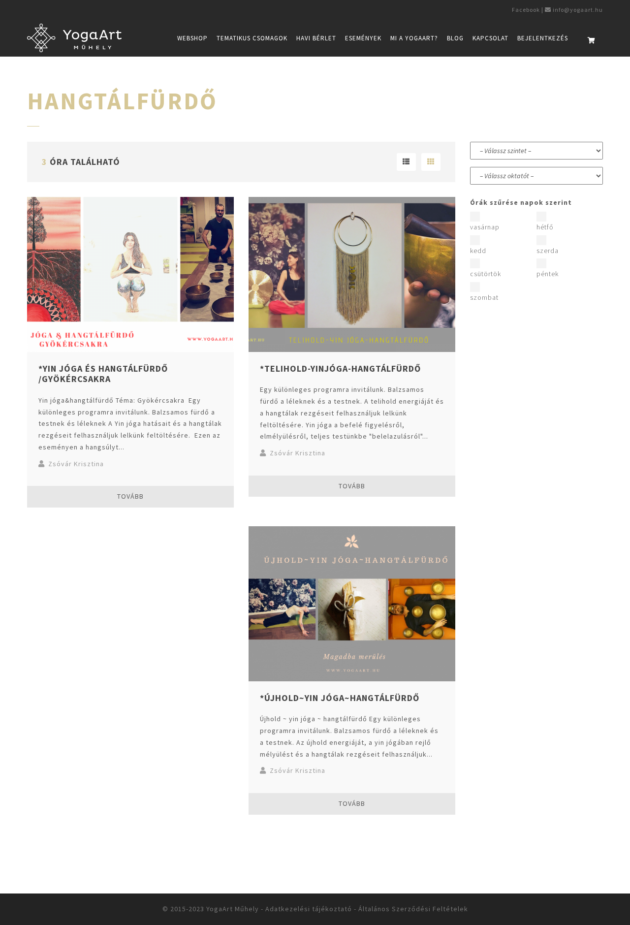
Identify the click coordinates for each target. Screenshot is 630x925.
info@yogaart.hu (578, 9)
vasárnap (485, 227)
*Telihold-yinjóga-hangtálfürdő (340, 368)
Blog (455, 38)
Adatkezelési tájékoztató (308, 908)
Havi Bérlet (316, 38)
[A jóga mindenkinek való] (74, 42)
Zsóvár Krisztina (76, 463)
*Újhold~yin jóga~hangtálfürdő (339, 697)
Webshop (192, 38)
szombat (484, 297)
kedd (478, 250)
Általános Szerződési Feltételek (413, 908)
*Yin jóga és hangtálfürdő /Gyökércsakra (103, 374)
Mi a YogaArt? (414, 38)
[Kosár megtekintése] (591, 40)
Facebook (525, 9)
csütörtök (485, 273)
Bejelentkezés (542, 38)
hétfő (544, 227)
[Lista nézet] (406, 162)
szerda (547, 250)
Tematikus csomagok (252, 38)
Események (363, 38)
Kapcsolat (490, 38)
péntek (547, 273)
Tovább (130, 496)
